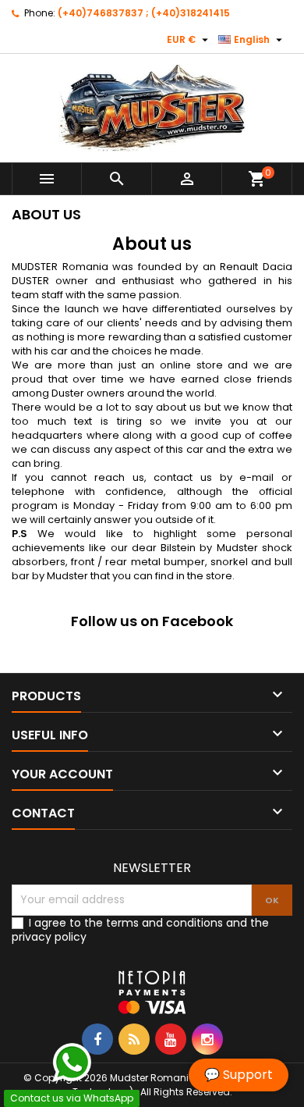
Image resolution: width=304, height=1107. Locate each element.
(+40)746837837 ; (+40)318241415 (144, 13)
